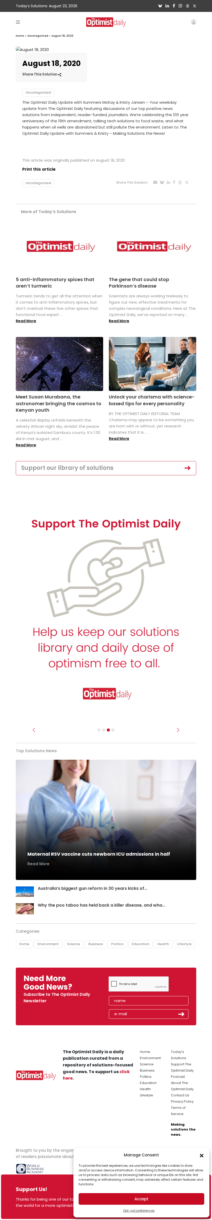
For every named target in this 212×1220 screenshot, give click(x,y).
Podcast (178, 1076)
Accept (141, 1199)
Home (20, 36)
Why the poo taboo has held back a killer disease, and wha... (101, 905)
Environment (48, 944)
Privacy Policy (182, 1101)
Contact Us (180, 1095)
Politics (117, 944)
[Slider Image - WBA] (103, 730)
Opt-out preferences (139, 1210)
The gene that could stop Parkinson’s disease (139, 282)
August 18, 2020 (62, 36)
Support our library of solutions (67, 468)
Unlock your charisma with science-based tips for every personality (152, 400)
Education (140, 944)
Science (73, 944)
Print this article (39, 169)
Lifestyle (184, 944)
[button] (201, 1155)
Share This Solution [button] (40, 74)
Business (95, 944)
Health (163, 944)
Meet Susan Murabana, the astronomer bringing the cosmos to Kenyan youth (58, 403)
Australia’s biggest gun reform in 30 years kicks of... (92, 888)
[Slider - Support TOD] (108, 730)
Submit (181, 1014)
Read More (26, 320)
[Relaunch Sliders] (113, 730)
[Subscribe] (99, 730)
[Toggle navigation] (18, 22)
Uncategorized (37, 36)
